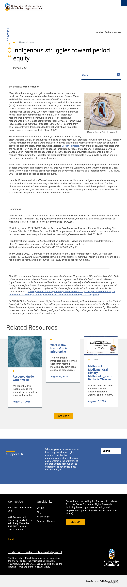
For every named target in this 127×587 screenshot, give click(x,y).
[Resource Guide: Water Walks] (25, 367)
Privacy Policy (113, 582)
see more (63, 416)
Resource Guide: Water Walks (24, 378)
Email (11, 539)
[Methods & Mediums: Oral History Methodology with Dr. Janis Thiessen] (101, 355)
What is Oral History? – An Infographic (59, 348)
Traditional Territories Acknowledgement (35, 552)
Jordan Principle (70, 145)
